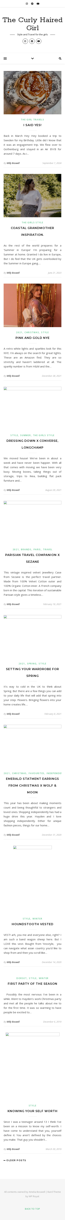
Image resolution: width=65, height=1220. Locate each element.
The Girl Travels (32, 119)
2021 (19, 332)
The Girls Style (32, 222)
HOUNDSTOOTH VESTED (32, 924)
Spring (31, 663)
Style (45, 332)
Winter (37, 918)
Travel (47, 549)
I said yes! (32, 125)
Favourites (36, 773)
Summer (25, 435)
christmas (32, 332)
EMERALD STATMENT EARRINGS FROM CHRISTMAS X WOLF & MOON (32, 785)
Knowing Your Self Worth (33, 1111)
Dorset (21, 978)
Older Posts (16, 1160)
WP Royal (34, 1196)
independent (56, 773)
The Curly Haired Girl (33, 24)
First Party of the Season (32, 983)
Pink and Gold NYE (33, 338)
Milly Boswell (13, 163)
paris (37, 549)
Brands (26, 549)
